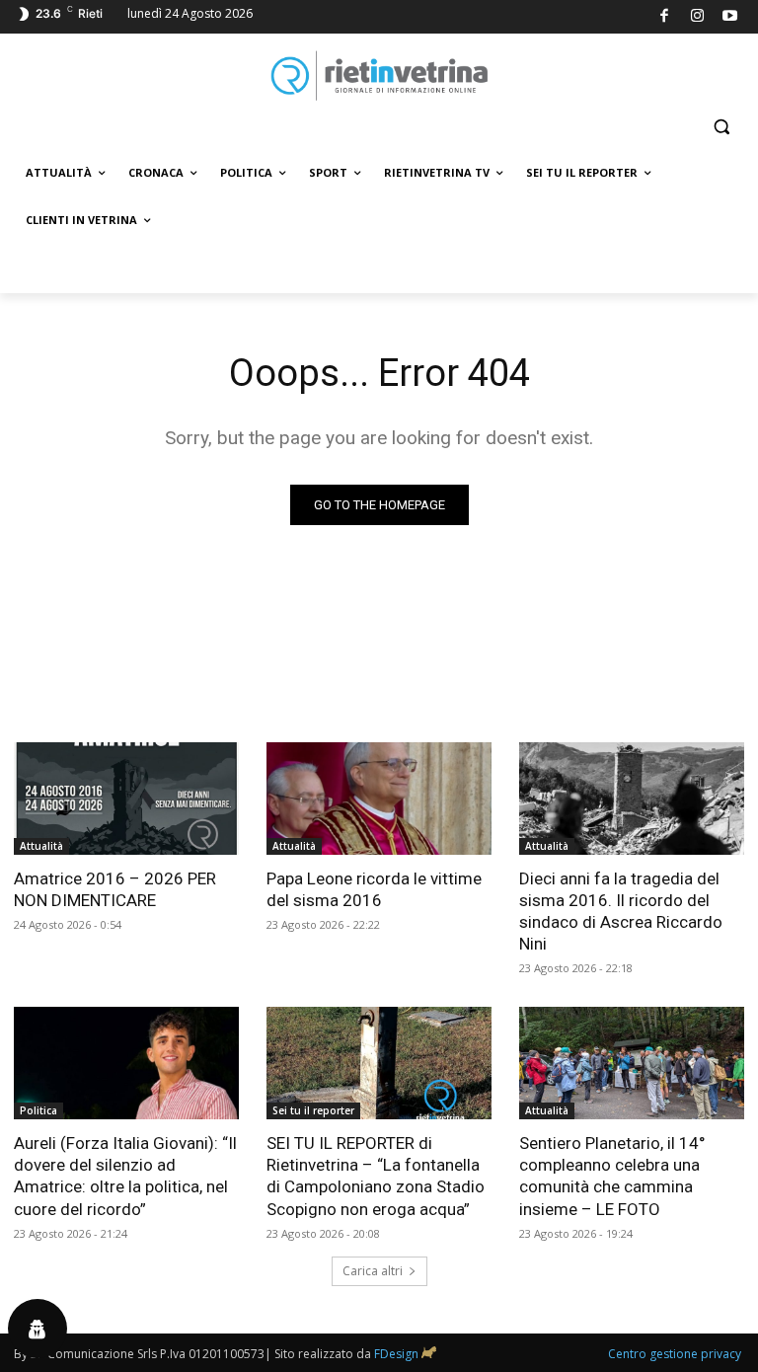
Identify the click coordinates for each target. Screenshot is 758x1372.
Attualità (41, 846)
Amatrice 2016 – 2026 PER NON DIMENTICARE (115, 889)
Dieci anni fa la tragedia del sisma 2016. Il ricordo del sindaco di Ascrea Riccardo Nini (620, 911)
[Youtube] (731, 17)
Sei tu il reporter (313, 1110)
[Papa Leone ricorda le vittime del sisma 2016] (379, 798)
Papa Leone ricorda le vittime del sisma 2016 (374, 889)
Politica (38, 1110)
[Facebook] (664, 17)
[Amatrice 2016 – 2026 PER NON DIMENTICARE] (126, 798)
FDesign (396, 1353)
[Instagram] (697, 17)
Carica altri (372, 1270)
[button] (721, 127)
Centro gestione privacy (674, 1353)
